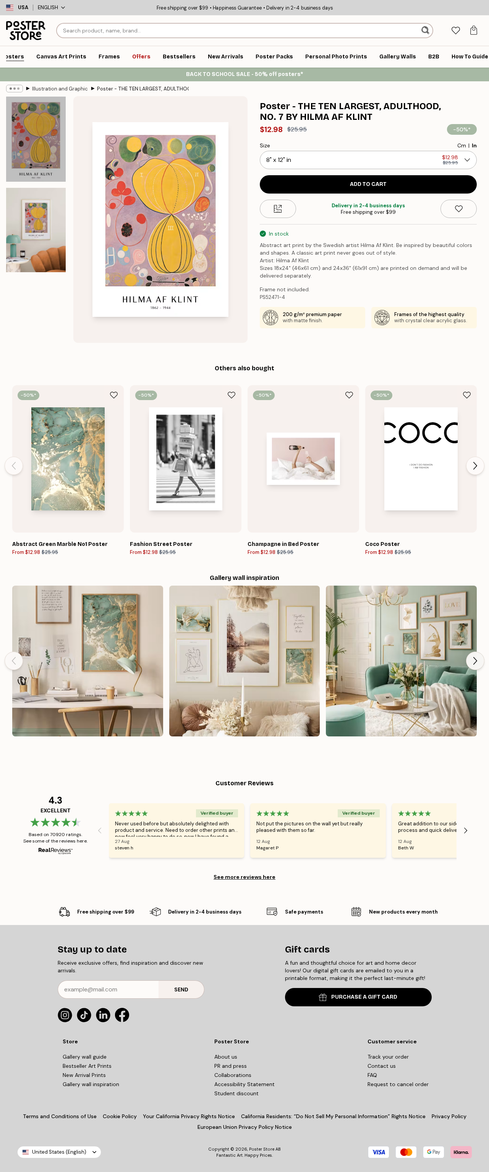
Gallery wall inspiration (91, 1084)
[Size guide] (278, 209)
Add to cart (368, 184)
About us (225, 1056)
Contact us (382, 1065)
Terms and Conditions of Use (60, 1116)
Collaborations (232, 1075)
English (48, 7)
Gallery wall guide (85, 1056)
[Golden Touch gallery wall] (244, 661)
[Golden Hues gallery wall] (87, 661)
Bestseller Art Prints (87, 1065)
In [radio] (474, 145)
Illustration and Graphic (60, 89)
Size (265, 145)
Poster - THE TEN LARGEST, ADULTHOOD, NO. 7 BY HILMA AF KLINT (143, 89)
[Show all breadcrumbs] (14, 88)
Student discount (236, 1093)
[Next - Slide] (475, 466)
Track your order (388, 1056)
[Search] (426, 30)
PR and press (230, 1065)
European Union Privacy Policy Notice (245, 1127)
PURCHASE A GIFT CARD (364, 997)
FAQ (372, 1075)
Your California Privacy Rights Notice (189, 1116)
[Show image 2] (36, 230)
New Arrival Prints (84, 1075)
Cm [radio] (461, 145)
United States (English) (59, 1152)
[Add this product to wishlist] (458, 209)
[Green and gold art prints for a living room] (401, 661)
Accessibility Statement (244, 1084)
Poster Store (261, 1149)
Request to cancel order (398, 1084)
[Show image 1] (36, 139)
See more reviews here (244, 876)
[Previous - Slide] (14, 466)
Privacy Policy (449, 1116)
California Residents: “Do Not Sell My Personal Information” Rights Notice (333, 1116)
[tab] (456, 31)
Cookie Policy (120, 1116)
